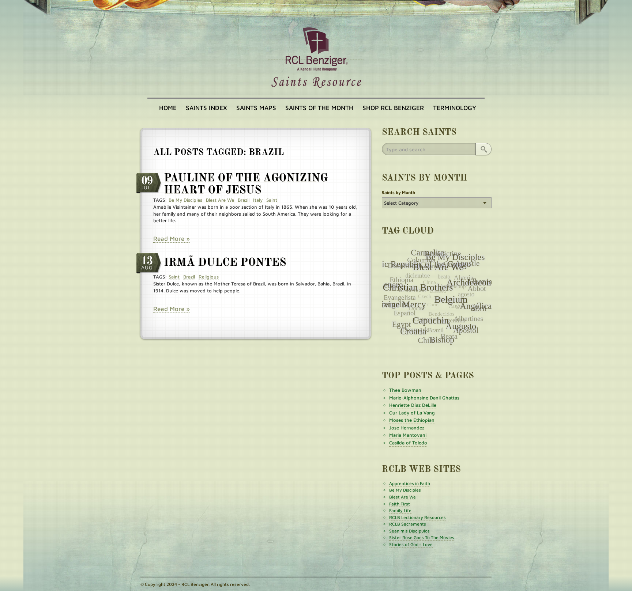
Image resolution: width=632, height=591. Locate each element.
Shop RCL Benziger (393, 107)
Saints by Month (398, 192)
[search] (483, 149)
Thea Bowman (405, 390)
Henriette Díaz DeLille (412, 405)
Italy (258, 200)
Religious (209, 277)
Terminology (454, 107)
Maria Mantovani (407, 435)
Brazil (243, 200)
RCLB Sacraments (407, 524)
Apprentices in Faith (409, 483)
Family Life (400, 510)
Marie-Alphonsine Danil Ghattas (424, 398)
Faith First (399, 504)
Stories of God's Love (411, 544)
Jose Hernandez (406, 428)
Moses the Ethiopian (411, 420)
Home (168, 107)
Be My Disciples (185, 200)
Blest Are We (220, 200)
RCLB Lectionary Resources (417, 517)
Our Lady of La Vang (412, 413)
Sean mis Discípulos (409, 531)
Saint (271, 200)
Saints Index (206, 107)
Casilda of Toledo (408, 443)
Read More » (171, 238)
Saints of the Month (319, 107)
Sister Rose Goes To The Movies (421, 537)
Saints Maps (256, 107)
